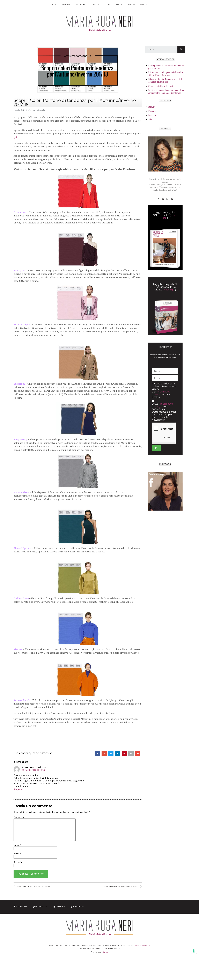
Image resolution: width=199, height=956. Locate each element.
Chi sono (66, 5)
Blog (130, 5)
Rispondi (18, 789)
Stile (150, 119)
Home (54, 5)
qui (15, 137)
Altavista (105, 952)
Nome (17, 845)
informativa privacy (161, 393)
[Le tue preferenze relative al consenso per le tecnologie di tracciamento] (194, 951)
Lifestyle (152, 115)
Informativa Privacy (142, 945)
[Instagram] (162, 199)
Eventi (107, 5)
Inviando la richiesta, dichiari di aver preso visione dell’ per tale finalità (164, 390)
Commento (19, 817)
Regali (119, 5)
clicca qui (169, 289)
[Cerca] (181, 49)
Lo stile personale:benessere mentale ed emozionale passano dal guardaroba (166, 91)
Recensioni (80, 5)
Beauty (41, 110)
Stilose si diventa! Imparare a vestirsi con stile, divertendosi (165, 80)
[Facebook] (158, 199)
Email (17, 853)
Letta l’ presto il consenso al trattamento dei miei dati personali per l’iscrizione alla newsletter (164, 412)
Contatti (143, 5)
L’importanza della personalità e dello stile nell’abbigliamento (165, 73)
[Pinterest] (172, 199)
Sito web (18, 862)
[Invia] (156, 448)
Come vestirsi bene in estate (161, 86)
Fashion (152, 111)
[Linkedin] (167, 199)
